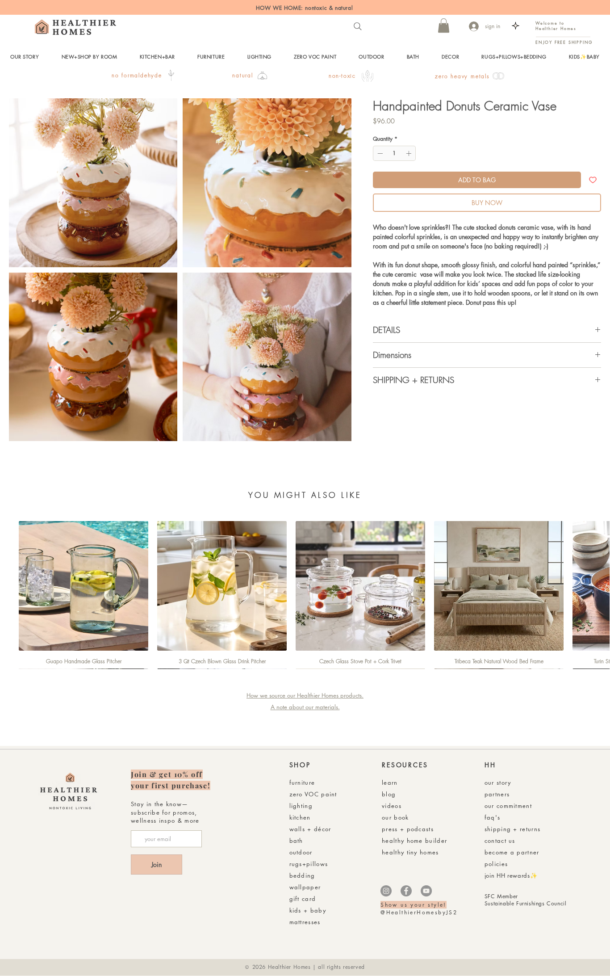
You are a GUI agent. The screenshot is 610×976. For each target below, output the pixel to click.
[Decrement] (379, 153)
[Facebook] (406, 890)
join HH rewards (507, 875)
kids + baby (307, 910)
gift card (302, 899)
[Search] (357, 26)
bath (296, 841)
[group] (305, 595)
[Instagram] (386, 890)
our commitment (508, 806)
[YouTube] (426, 890)
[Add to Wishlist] (593, 180)
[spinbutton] (394, 153)
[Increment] (409, 153)
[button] (444, 25)
